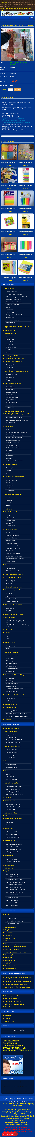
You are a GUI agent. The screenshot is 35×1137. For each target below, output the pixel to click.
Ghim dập (9, 500)
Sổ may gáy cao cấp (12, 655)
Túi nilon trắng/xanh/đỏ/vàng (14, 921)
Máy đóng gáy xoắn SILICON (14, 794)
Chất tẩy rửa (9, 935)
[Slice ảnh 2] (17, 13)
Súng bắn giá (10, 678)
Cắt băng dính (10, 407)
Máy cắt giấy (9, 822)
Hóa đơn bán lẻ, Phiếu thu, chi (14, 695)
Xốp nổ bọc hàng (10, 943)
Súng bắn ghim (10, 681)
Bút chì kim (9, 450)
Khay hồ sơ (9, 611)
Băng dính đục (10, 389)
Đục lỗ (8, 515)
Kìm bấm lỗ (9, 523)
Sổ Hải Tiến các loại (11, 652)
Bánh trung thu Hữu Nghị (13, 1001)
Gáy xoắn (8, 565)
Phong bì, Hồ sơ (10, 642)
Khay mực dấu (10, 490)
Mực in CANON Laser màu (14, 884)
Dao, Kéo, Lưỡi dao (11, 464)
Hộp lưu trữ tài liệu (11, 704)
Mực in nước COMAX (12, 902)
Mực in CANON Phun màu (13, 887)
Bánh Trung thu (8, 992)
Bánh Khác (8, 1007)
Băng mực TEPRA (11, 734)
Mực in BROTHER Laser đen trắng (16, 890)
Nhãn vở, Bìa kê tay (11, 342)
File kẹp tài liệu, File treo (13, 553)
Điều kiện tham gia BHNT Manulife (16, 984)
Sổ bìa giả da (10, 671)
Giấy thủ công (10, 339)
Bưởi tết (7, 1018)
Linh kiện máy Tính (11, 749)
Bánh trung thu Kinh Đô (12, 996)
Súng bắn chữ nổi (11, 686)
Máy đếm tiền (9, 855)
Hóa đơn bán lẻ (10, 698)
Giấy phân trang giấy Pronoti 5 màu (13, 232)
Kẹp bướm (9, 593)
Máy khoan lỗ (10, 518)
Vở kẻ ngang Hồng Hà (12, 320)
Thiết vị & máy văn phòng (11, 724)
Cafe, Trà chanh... (10, 966)
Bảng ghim (9, 380)
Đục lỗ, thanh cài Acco (12, 512)
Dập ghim (9, 497)
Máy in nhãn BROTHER (13, 837)
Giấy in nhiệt (9, 309)
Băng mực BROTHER (12, 737)
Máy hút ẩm (8, 816)
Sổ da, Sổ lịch (10, 658)
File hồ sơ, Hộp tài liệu (12, 529)
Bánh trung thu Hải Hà (12, 998)
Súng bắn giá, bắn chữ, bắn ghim (15, 675)
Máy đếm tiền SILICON (13, 861)
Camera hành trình (11, 767)
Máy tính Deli (9, 630)
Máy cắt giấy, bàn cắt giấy (13, 818)
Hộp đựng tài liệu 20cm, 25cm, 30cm (17, 716)
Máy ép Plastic (9, 798)
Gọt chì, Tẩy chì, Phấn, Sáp (13, 577)
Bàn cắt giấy (9, 824)
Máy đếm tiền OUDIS (12, 859)
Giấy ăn (7, 930)
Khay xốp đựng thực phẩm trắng (15, 952)
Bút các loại (9, 426)
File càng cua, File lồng (13, 533)
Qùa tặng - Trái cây (9, 1011)
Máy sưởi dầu (9, 865)
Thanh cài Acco (10, 525)
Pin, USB (8, 632)
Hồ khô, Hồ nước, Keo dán (13, 587)
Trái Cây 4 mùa (9, 1021)
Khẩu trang (8, 509)
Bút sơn (8, 453)
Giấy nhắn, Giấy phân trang (14, 294)
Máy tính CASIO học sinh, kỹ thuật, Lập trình (17, 625)
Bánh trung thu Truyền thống (14, 1004)
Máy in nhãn (9, 828)
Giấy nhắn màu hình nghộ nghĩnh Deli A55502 (16, 162)
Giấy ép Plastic (10, 312)
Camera (7, 761)
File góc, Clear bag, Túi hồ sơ (14, 558)
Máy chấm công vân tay (13, 804)
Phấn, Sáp (9, 583)
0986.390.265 (8, 1134)
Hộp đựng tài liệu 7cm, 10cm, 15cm (16, 713)
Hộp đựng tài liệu (10, 707)
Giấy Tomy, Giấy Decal (12, 304)
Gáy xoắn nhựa (10, 568)
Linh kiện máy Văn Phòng (13, 746)
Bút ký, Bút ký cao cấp (12, 442)
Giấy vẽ (8, 352)
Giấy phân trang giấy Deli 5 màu (12, 209)
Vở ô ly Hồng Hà (10, 322)
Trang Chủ (5, 1098)
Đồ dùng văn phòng (9, 911)
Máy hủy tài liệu (10, 840)
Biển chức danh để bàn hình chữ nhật (17, 420)
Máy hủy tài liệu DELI (12, 852)
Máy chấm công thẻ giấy (13, 807)
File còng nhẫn (10, 540)
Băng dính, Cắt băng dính (13, 383)
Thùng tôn (8, 957)
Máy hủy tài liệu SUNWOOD (14, 844)
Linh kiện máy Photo (12, 752)
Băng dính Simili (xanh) (13, 400)
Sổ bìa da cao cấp (11, 666)
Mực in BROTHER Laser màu (14, 892)
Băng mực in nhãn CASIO (13, 742)
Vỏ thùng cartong (10, 968)
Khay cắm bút (10, 608)
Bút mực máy (10, 455)
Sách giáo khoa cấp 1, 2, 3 (14, 315)
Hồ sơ (7, 648)
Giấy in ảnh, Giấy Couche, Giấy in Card (17, 297)
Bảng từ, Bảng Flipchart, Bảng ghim (16, 371)
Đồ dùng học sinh (11, 333)
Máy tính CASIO (10, 617)
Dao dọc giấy (10, 468)
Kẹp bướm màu (10, 596)
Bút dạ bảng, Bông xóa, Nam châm (16, 432)
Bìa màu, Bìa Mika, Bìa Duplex (14, 411)
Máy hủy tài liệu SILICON (13, 849)
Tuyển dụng (25, 1102)
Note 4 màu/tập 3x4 (25, 278)
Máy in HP (9, 774)
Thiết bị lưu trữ (10, 757)
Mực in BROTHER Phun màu (14, 895)
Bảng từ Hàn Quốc (11, 374)
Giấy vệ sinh (9, 932)
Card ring (8, 719)
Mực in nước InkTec (12, 897)
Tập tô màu (9, 344)
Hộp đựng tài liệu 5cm (12, 711)
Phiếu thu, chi (10, 701)
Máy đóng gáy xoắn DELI (13, 792)
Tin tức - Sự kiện (8, 1078)
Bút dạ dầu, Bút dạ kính (13, 440)
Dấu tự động (9, 485)
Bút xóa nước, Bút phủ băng (14, 437)
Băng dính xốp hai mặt (12, 397)
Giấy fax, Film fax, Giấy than (14, 302)
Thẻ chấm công (10, 809)
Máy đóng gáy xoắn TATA (13, 789)
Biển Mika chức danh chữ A (14, 417)
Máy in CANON (10, 777)
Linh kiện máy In (11, 755)
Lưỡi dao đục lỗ (10, 520)
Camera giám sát (11, 764)
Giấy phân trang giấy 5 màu (10, 255)
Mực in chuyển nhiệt (12, 905)
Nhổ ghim (9, 503)
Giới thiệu (19, 1098)
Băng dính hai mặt (11, 392)
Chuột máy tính (10, 955)
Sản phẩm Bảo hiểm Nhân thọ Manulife (17, 987)
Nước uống (8, 963)
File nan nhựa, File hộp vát (14, 545)
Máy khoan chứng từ (11, 813)
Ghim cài (8, 505)
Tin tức (19, 1102)
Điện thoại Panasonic (12, 728)
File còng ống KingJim (12, 538)
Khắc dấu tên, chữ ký (12, 949)
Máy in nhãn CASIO (12, 832)
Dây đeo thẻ (9, 367)
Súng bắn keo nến (11, 691)
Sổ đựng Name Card (12, 668)
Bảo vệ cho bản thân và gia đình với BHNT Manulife (18, 978)
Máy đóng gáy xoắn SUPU (13, 786)
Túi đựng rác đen (11, 918)
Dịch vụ (25, 1098)
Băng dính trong (10, 387)
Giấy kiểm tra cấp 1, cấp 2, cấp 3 (15, 358)
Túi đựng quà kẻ (10, 927)
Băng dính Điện (10, 405)
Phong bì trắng (10, 646)
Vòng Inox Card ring (12, 601)
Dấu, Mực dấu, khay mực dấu (14, 476)
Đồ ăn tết (8, 1015)
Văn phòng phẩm (7, 25)
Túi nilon (8, 915)
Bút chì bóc (9, 458)
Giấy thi (8, 307)
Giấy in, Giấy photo (11, 291)
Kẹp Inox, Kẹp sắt (11, 598)
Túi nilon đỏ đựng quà (12, 923)
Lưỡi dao (8, 470)
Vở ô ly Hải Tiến (10, 330)
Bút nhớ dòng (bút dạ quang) (14, 435)
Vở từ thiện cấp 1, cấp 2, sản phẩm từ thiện (17, 326)
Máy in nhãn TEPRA (12, 834)
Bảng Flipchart (10, 377)
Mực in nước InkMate (12, 900)
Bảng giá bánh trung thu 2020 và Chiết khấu (15, 1083)
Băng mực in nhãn (11, 731)
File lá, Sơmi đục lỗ (11, 543)
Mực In (7, 871)
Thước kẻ (8, 349)
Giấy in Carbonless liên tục (14, 299)
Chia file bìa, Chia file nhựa (14, 556)
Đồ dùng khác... (10, 941)
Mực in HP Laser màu (12, 877)
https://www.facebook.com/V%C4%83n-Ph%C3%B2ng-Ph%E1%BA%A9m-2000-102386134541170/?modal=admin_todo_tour (16, 120)
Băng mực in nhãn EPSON (14, 740)
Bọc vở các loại (10, 336)
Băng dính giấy (10, 394)
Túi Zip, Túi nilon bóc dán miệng (15, 946)
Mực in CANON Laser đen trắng (15, 882)
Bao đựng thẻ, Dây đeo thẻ (13, 361)
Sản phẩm (12, 1098)
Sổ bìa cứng (9, 661)
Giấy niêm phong (11, 317)
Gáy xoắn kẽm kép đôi (12, 571)
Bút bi (7, 430)
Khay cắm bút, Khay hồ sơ (13, 604)
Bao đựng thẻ (10, 365)
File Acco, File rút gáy (12, 535)
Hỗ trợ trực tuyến (9, 1036)
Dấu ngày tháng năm (12, 480)
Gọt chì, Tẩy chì (10, 581)
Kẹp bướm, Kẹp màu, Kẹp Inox (15, 590)
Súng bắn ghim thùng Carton (14, 688)
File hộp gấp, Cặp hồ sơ (13, 548)
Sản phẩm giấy (19, 25)
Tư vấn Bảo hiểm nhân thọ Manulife (14, 973)
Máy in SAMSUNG (11, 779)
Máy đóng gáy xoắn (11, 783)
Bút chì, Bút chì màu (12, 445)
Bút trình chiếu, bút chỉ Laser (14, 460)
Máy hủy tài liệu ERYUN (13, 847)
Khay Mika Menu (11, 422)
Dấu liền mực (10, 483)
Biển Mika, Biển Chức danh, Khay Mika (17, 414)
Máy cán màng (9, 868)
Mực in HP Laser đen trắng (14, 879)
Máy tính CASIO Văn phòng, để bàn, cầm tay (18, 621)
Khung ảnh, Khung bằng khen (14, 614)
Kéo (7, 473)
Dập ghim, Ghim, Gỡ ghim (13, 494)
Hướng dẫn (12, 1102)
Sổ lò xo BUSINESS (11, 663)
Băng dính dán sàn (11, 402)
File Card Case (10, 561)
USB (7, 639)
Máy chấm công (10, 800)
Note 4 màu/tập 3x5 (9, 278)
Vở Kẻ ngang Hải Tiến (12, 356)
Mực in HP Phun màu (12, 874)
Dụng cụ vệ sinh (10, 938)
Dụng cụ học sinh (11, 347)
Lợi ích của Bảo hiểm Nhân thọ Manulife (18, 981)
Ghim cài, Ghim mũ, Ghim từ (14, 574)
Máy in (7, 770)
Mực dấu (8, 488)
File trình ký (9, 551)
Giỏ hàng (6, 1026)
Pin (7, 636)
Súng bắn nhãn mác (12, 683)
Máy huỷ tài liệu (10, 960)
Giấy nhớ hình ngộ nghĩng (10, 185)
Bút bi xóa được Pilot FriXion (14, 448)
